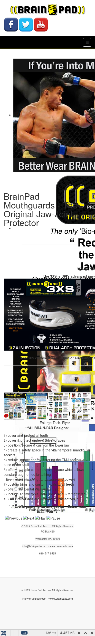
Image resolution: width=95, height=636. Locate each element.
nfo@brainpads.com (34, 546)
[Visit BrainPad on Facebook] (11, 23)
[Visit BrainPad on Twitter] (26, 23)
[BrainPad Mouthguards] (47, 10)
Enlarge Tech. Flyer (55, 422)
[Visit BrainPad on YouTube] (40, 23)
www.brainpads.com (61, 546)
